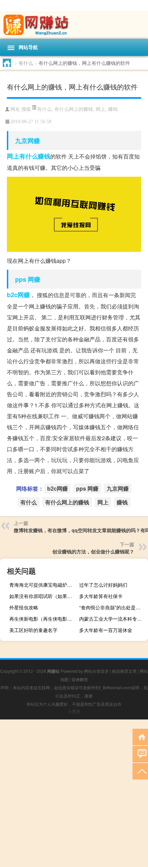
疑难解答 (80, 679)
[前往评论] (140, 753)
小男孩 (74, 711)
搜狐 (26, 109)
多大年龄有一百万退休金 (105, 629)
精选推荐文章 (124, 671)
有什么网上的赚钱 (73, 108)
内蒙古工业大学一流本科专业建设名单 (112, 618)
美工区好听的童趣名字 (33, 629)
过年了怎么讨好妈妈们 (103, 584)
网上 (100, 108)
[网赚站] (74, 25)
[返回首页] (140, 736)
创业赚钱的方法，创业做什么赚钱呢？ (93, 551)
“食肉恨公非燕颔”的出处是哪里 (112, 607)
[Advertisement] (74, 793)
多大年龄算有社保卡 (101, 596)
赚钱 (113, 108)
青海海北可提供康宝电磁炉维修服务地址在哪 (42, 584)
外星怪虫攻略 (23, 607)
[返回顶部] (140, 770)
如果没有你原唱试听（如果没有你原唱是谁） (42, 596)
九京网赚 (27, 140)
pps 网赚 (27, 279)
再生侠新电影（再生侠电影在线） (42, 618)
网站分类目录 (96, 671)
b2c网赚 (18, 294)
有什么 (26, 62)
